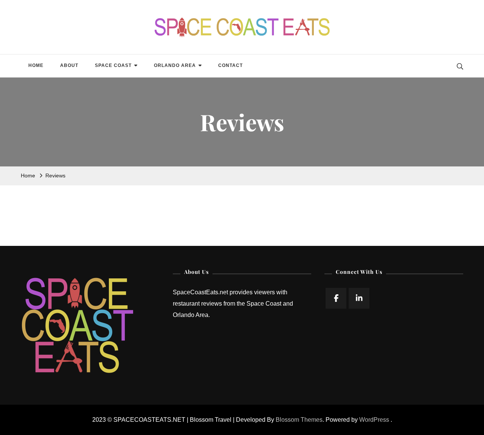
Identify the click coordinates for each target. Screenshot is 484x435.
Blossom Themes (299, 419)
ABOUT (69, 65)
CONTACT (230, 65)
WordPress (374, 419)
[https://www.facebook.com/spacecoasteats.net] (336, 298)
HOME (35, 65)
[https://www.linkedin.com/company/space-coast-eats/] (359, 298)
